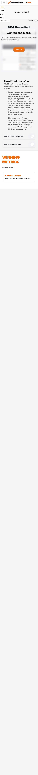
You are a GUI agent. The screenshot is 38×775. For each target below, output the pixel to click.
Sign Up (19, 49)
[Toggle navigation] (4, 2)
